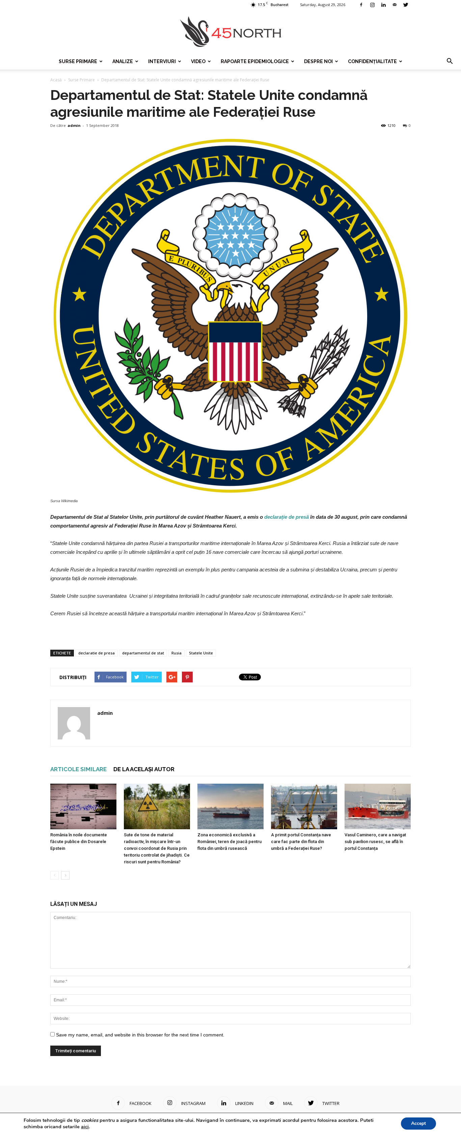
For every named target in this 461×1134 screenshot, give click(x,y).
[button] (449, 61)
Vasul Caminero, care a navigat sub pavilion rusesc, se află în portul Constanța (375, 841)
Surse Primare (78, 61)
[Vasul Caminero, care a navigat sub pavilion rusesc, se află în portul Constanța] (378, 806)
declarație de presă (286, 517)
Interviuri (162, 61)
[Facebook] (361, 4)
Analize (122, 61)
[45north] (230, 32)
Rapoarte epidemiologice (255, 61)
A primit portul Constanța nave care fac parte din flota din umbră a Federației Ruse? (301, 841)
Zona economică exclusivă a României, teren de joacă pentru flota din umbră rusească (229, 841)
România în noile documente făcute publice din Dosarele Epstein (78, 841)
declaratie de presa (96, 652)
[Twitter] (406, 4)
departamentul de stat (143, 652)
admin (74, 125)
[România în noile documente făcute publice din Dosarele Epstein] (83, 806)
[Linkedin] (383, 4)
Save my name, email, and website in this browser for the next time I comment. (140, 1034)
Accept (418, 1123)
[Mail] (394, 4)
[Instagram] (372, 4)
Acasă (56, 80)
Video (198, 61)
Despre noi (318, 61)
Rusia (176, 652)
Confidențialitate (372, 61)
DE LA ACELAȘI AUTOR (143, 769)
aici (85, 1127)
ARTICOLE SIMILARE (78, 769)
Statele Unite (201, 652)
